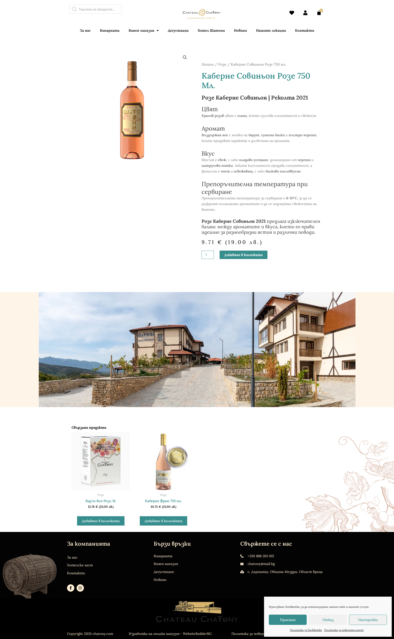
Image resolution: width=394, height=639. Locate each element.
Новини (240, 30)
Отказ (328, 620)
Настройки (368, 620)
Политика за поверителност (344, 630)
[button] (185, 57)
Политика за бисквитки (306, 630)
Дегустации (178, 30)
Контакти (304, 30)
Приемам (288, 620)
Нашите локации (271, 30)
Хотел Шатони (211, 30)
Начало (208, 64)
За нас (85, 30)
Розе (222, 64)
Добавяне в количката (243, 255)
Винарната (109, 30)
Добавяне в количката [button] (101, 521)
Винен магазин (141, 30)
